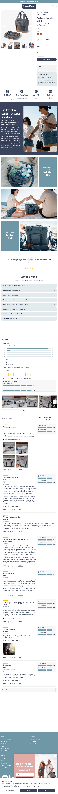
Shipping (3, 758)
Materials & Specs (41, 70)
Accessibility (4, 767)
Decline (46, 790)
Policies (3, 755)
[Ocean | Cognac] (38, 34)
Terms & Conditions (6, 765)
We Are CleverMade (6, 739)
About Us (3, 736)
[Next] (30, 26)
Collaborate (33, 743)
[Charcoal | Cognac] (41, 34)
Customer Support (35, 739)
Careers (3, 746)
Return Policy (4, 760)
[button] (53, 6)
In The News (4, 743)
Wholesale (33, 741)
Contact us (32, 736)
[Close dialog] (55, 756)
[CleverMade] (29, 6)
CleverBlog (4, 741)
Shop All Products (5, 750)
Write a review (41, 14)
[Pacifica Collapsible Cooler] (3, 45)
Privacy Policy (35, 786)
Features (39, 66)
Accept (28, 790)
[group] (29, 1)
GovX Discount (5, 748)
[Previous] (3, 26)
